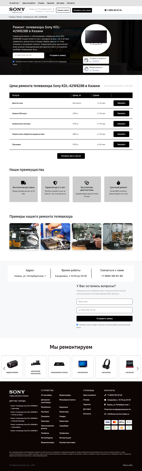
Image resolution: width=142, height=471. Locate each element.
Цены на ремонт (28, 3)
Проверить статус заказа (82, 10)
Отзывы (41, 3)
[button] (4, 368)
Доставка (60, 3)
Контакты (71, 3)
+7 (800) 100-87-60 (112, 276)
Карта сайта (128, 465)
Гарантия (50, 3)
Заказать (121, 103)
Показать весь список (71, 156)
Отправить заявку (58, 55)
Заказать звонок (63, 10)
